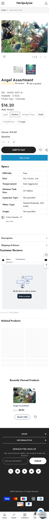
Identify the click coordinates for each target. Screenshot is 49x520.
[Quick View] (34, 389)
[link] (12, 360)
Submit (37, 460)
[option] (24, 36)
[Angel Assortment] (24, 395)
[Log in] (46, 3)
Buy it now (24, 158)
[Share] (46, 150)
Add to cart (18, 149)
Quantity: (5, 136)
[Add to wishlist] (40, 150)
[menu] (2, 3)
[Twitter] (38, 471)
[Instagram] (17, 471)
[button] (40, 57)
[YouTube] (31, 471)
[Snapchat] (24, 471)
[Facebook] (10, 471)
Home (3, 10)
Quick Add (22, 416)
